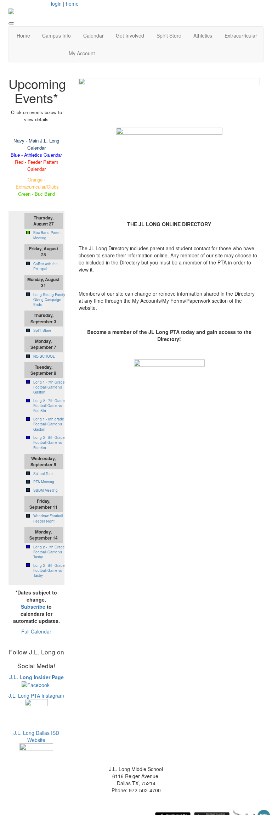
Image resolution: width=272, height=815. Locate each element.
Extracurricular (241, 35)
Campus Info (56, 35)
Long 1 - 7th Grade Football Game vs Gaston (49, 387)
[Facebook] (36, 684)
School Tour (43, 473)
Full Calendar (36, 631)
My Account (82, 53)
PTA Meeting (43, 481)
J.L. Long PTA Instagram (36, 695)
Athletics (202, 35)
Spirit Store (169, 35)
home (72, 3)
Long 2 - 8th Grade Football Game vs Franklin (49, 442)
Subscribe (33, 606)
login (56, 3)
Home (23, 35)
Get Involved (130, 35)
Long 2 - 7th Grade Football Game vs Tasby (49, 552)
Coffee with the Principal (45, 266)
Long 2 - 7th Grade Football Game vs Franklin (49, 405)
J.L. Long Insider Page (36, 677)
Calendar (93, 35)
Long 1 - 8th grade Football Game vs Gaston (48, 424)
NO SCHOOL (44, 356)
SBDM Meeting (45, 490)
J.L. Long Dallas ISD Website (36, 736)
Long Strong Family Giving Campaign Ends (49, 299)
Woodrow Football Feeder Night (48, 518)
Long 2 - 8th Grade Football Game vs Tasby (49, 570)
